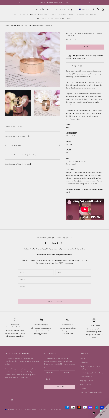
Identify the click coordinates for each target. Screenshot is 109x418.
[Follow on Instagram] (12, 400)
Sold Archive (91, 15)
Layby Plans (84, 362)
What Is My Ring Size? (63, 18)
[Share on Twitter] (75, 66)
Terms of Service (85, 384)
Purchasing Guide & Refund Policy (91, 373)
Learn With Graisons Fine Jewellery (91, 392)
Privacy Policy (84, 388)
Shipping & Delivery (86, 380)
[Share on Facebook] (72, 66)
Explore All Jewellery (38, 15)
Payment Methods (86, 377)
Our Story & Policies (45, 18)
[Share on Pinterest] (78, 66)
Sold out (85, 47)
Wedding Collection (76, 15)
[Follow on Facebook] (6, 400)
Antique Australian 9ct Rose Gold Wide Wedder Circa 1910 (31, 25)
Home (15, 15)
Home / (8, 25)
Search (82, 358)
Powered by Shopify (54, 409)
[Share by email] (81, 66)
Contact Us (24, 15)
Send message (54, 302)
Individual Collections (58, 15)
